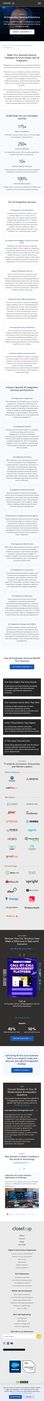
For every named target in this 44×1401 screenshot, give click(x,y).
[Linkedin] (8, 1343)
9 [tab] (33, 1215)
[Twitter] (4, 1343)
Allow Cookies (15, 1396)
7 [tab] (27, 1215)
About (22, 1236)
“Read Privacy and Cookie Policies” (22, 1393)
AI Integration (22, 1318)
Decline (28, 1396)
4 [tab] (17, 1215)
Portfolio (22, 1245)
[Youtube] (11, 1343)
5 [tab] (20, 1215)
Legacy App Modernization (22, 1300)
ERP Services (22, 1262)
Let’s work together (20, 667)
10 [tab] (36, 1215)
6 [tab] (24, 1215)
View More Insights (21, 1163)
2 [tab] (11, 1215)
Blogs (22, 1242)
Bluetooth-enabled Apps (22, 1306)
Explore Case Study (21, 1038)
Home (5, 45)
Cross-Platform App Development (22, 1297)
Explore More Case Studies (21, 949)
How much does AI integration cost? (19, 1110)
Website (18, 1018)
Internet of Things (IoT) (22, 1324)
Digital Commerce (22, 1265)
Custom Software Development (22, 1254)
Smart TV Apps (22, 1308)
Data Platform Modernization (22, 1280)
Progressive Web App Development (22, 1303)
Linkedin (26, 1018)
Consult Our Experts (20, 32)
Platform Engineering (22, 1326)
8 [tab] (30, 1215)
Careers (22, 1239)
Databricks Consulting (22, 1277)
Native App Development (22, 1294)
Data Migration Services (22, 1283)
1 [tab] (8, 1215)
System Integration (22, 1268)
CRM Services (22, 1259)
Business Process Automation (22, 1256)
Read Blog (22, 1191)
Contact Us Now (21, 1070)
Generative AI (22, 1321)
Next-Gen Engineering (24, 45)
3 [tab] (14, 1215)
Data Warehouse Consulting (22, 1286)
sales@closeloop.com (22, 1105)
